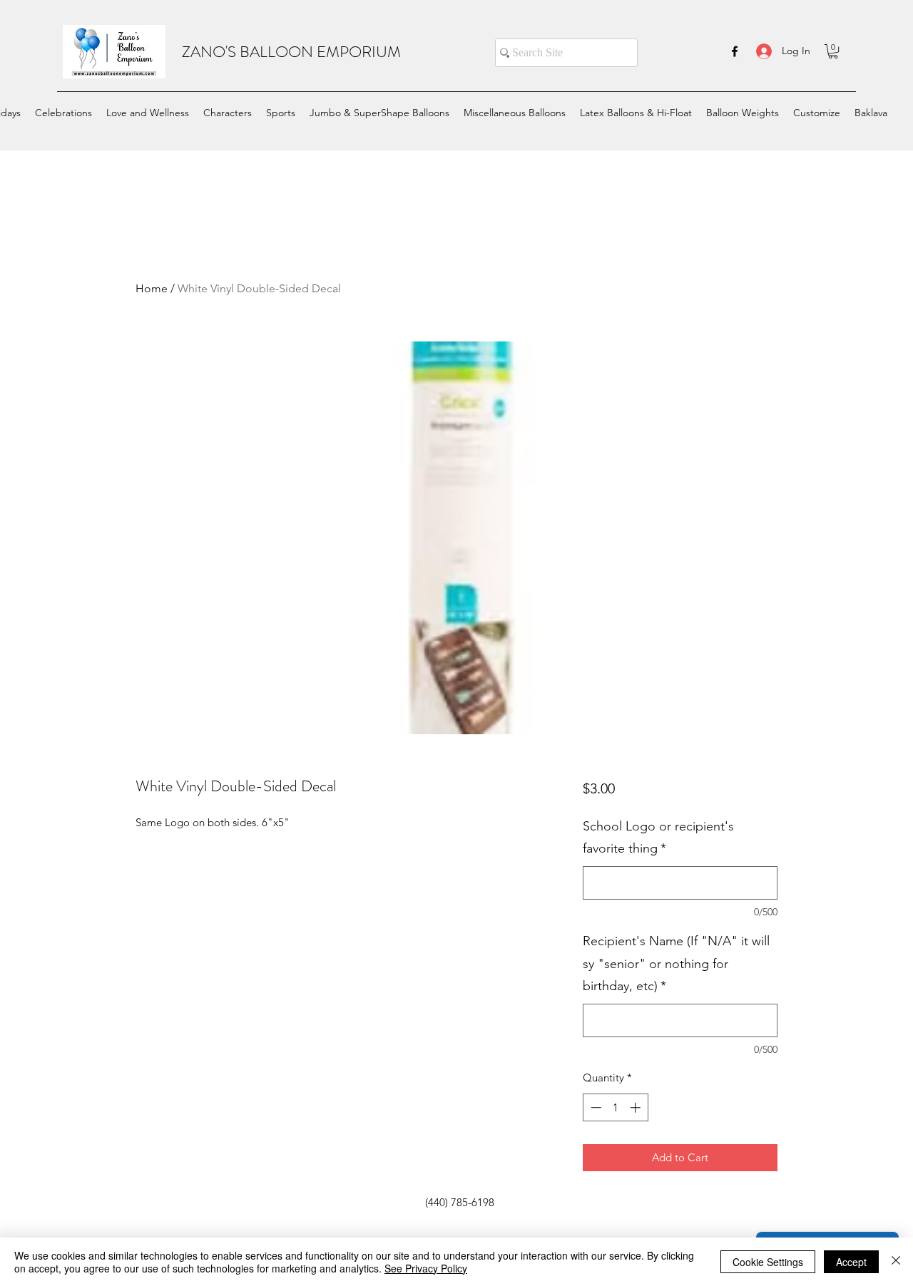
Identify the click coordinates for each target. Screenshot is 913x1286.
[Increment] (636, 1107)
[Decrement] (594, 1107)
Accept (851, 1262)
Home (152, 288)
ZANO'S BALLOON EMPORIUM (291, 52)
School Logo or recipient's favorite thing (658, 837)
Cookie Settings (768, 1262)
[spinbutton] (615, 1107)
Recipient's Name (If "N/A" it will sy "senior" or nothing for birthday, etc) (676, 963)
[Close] (895, 1262)
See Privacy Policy (425, 1268)
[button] (833, 51)
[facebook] (735, 51)
